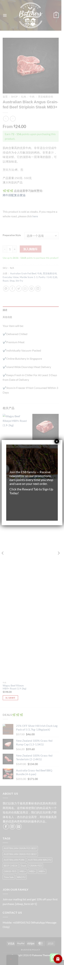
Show (58, 959)
